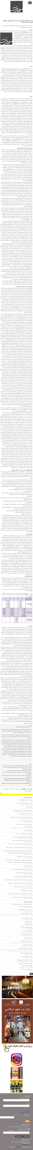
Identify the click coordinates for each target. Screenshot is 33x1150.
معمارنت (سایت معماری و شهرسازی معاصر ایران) (22, 1129)
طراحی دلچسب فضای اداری (26, 956)
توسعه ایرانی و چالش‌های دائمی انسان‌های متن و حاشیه (22, 897)
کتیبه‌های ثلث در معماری (27, 930)
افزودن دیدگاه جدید (18, 788)
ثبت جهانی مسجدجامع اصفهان (26, 941)
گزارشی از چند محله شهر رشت (26, 890)
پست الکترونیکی (11, 1130)
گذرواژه (27, 1103)
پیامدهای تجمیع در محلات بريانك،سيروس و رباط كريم (22, 904)
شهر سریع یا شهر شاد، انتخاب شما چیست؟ (24, 872)
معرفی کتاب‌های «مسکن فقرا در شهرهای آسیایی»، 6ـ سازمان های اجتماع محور (17, 850)
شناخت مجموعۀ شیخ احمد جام (26, 913)
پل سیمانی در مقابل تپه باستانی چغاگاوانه (24, 856)
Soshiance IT (18, 1147)
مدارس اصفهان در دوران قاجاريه (26, 934)
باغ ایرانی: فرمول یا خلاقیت (27, 965)
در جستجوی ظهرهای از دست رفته (25, 820)
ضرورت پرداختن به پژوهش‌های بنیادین (25, 799)
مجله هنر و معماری (28, 921)
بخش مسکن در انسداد (28, 829)
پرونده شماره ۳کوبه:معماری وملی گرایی (24, 813)
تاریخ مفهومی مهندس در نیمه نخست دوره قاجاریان (22, 810)
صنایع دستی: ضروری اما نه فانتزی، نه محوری (24, 833)
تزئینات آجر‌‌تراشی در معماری (26, 918)
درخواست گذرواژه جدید (24, 1112)
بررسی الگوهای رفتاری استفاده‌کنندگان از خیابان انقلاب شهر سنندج (20, 853)
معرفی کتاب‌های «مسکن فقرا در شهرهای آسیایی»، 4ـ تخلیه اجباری (20, 862)
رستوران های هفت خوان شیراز (26, 927)
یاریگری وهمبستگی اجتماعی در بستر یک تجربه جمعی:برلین (21, 817)
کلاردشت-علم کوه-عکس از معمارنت (25, 963)
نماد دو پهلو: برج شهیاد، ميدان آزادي (25, 906)
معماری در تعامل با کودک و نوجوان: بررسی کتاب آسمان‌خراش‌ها (20, 893)
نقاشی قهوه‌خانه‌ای (28, 923)
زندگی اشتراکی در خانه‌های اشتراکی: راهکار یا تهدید (22, 886)
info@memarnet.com (25, 1144)
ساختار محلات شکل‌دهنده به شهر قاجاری (24, 959)
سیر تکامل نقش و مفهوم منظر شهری (25, 948)
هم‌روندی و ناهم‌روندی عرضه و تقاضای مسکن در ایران (22, 840)
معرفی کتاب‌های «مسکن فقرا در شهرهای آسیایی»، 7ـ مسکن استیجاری (19, 847)
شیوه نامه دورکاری (28, 826)
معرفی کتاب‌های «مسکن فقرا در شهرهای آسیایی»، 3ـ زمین (21, 869)
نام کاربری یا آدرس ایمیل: (24, 1098)
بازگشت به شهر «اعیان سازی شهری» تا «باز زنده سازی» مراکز (20, 843)
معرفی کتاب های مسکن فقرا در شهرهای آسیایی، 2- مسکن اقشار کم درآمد (18, 879)
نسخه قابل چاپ (4, 788)
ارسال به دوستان (27, 790)
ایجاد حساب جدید (26, 1110)
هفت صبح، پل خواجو (28, 865)
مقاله (1, 793)
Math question (26, 1115)
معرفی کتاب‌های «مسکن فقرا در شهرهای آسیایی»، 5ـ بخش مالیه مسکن (19, 860)
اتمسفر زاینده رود (28, 806)
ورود (27, 1121)
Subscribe (26, 1136)
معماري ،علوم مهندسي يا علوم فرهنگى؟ (24, 803)
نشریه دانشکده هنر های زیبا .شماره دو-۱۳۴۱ (24, 824)
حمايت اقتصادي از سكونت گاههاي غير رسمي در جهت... (22, 836)
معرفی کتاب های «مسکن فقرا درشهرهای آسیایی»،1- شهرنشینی (20, 883)
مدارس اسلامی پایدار (28, 937)
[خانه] (16, 7)
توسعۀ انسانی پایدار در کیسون (26, 969)
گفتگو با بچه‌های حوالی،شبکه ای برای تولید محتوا (23, 876)
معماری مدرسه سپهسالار (27, 944)
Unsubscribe (19, 1136)
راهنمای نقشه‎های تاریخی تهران (26, 952)
